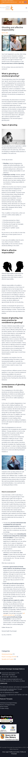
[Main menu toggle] (26, 8)
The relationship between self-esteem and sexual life (14, 687)
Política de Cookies (14, 752)
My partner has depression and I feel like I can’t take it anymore (13, 695)
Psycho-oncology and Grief (9, 656)
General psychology (7, 654)
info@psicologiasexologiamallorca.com (12, 679)
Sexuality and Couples (7, 659)
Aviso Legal (5, 752)
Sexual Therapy (4, 706)
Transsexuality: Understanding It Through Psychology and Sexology (11, 689)
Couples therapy (4, 708)
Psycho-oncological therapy (7, 704)
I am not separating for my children (9, 692)
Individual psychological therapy (8, 703)
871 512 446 (4, 0)
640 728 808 (10, 0)
